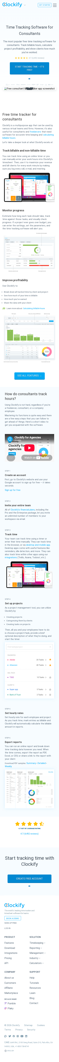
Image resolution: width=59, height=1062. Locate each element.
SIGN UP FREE (10, 923)
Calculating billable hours (34, 308)
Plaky (10, 1008)
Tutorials (34, 982)
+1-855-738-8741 (22, 1046)
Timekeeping (36, 942)
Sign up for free (12, 490)
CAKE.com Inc (11, 1042)
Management (36, 953)
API (6, 963)
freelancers (35, 132)
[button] (42, 943)
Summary (31, 763)
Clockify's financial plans (23, 509)
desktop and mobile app (38, 545)
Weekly (8, 766)
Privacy (19, 1029)
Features (9, 942)
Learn (32, 993)
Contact (33, 1003)
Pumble (12, 1003)
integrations (11, 557)
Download (9, 948)
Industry (34, 958)
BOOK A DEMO (12, 918)
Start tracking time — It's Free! (29, 68)
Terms (7, 1029)
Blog (31, 998)
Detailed (42, 763)
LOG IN (7, 928)
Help (31, 977)
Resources (35, 987)
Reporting (35, 948)
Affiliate (8, 987)
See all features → (29, 375)
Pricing (8, 958)
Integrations (10, 953)
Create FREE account (29, 878)
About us (9, 977)
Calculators (35, 963)
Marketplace (11, 993)
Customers (10, 982)
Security (31, 1029)
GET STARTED (44, 5)
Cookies (41, 1025)
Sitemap (28, 1025)
